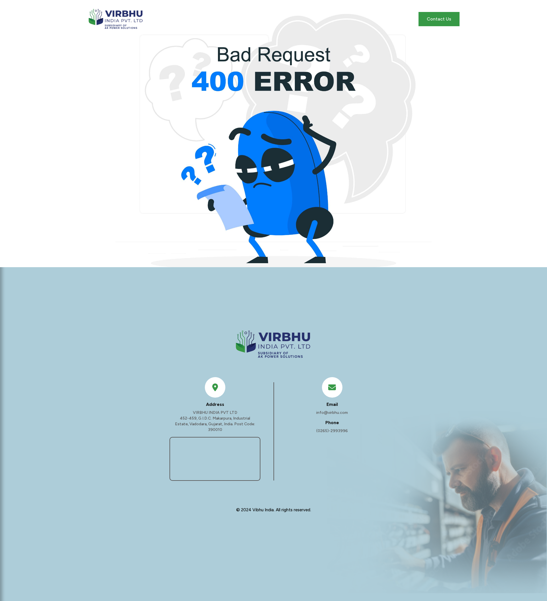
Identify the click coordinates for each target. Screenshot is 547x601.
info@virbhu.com (332, 412)
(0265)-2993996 (332, 430)
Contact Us (439, 19)
